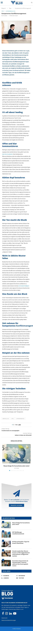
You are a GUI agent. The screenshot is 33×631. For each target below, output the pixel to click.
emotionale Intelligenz (23, 286)
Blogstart (4, 8)
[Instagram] (7, 614)
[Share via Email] (19, 424)
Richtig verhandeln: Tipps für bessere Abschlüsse (20, 542)
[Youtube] (15, 614)
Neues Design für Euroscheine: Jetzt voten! (16, 466)
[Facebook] (3, 614)
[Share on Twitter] (16, 424)
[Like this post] (13, 424)
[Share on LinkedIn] (18, 424)
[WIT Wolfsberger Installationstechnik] (6, 534)
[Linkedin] (11, 614)
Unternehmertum (20, 418)
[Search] (31, 3)
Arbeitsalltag (6, 418)
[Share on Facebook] (15, 424)
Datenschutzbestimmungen (9, 620)
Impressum (4, 618)
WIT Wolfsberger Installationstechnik (18, 533)
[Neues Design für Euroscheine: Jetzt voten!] (16, 453)
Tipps (10, 8)
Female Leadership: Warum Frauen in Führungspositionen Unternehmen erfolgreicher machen (21, 553)
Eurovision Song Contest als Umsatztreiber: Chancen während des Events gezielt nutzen (20, 563)
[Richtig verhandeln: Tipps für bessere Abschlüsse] (6, 544)
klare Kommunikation (7, 154)
